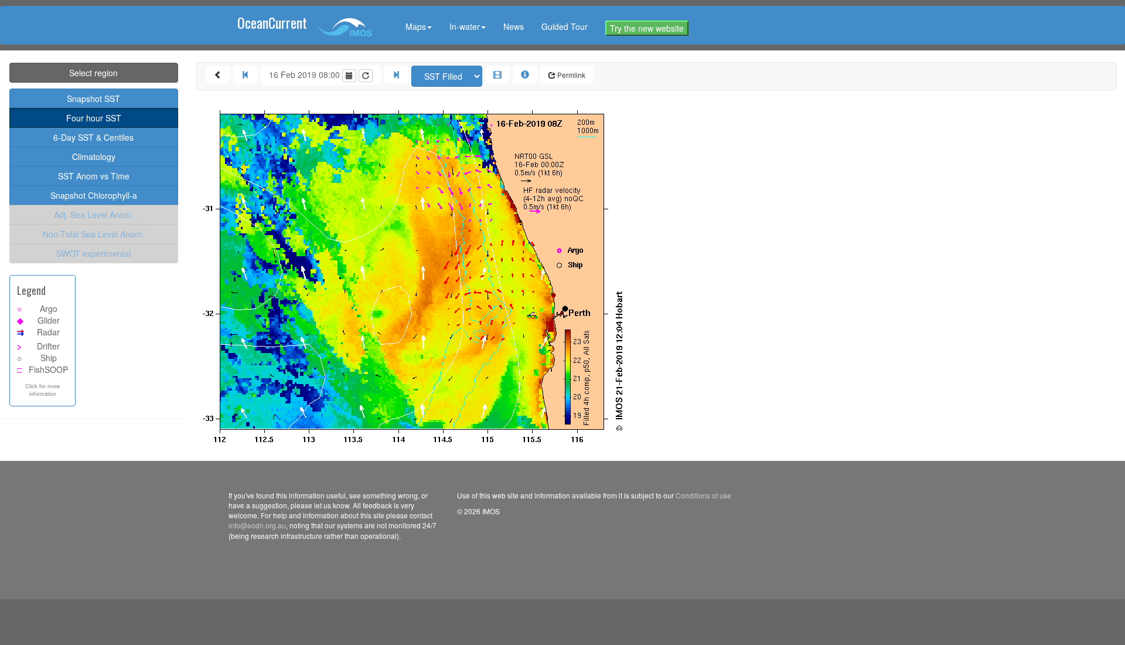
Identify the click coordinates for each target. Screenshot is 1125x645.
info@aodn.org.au (257, 525)
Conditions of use (703, 495)
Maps (415, 26)
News (513, 26)
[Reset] (366, 75)
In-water (464, 26)
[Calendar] (349, 75)
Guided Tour (564, 26)
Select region (93, 73)
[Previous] (245, 74)
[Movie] (497, 74)
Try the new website (647, 28)
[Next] (396, 74)
